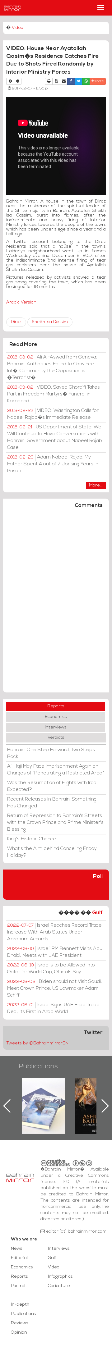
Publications (38, 1066)
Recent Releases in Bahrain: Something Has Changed (51, 803)
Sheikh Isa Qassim (50, 322)
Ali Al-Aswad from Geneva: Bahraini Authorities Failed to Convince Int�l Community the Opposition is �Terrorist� (52, 367)
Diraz (16, 322)
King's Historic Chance (31, 839)
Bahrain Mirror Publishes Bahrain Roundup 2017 (43, 1096)
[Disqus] (56, 603)
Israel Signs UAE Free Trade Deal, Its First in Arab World (53, 1008)
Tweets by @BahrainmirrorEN (37, 1043)
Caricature (59, 1286)
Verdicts (56, 737)
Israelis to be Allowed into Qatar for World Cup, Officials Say (51, 969)
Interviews (56, 727)
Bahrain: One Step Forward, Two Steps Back (51, 753)
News (16, 1248)
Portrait (19, 1286)
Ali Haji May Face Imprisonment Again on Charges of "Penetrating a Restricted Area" (55, 770)
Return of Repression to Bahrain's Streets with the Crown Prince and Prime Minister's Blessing (55, 822)
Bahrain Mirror (12, 8)
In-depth (20, 1304)
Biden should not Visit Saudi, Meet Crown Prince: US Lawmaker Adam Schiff (54, 988)
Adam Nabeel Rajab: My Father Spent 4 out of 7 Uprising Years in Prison (52, 464)
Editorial (19, 1258)
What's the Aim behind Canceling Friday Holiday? (52, 852)
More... (96, 485)
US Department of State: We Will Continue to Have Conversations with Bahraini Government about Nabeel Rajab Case (54, 437)
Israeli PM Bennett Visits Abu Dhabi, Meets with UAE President (54, 952)
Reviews (19, 1323)
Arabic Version (21, 302)
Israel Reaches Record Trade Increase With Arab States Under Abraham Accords (54, 932)
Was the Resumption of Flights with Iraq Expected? (51, 786)
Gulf (97, 912)
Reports (55, 706)
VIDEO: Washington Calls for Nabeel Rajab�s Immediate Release (53, 414)
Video (17, 27)
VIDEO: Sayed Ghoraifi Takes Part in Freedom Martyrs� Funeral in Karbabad (53, 394)
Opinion (19, 1332)
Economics (56, 717)
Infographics (60, 1276)
